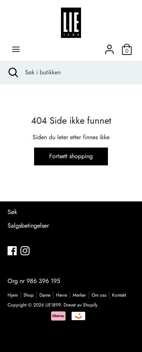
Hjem (13, 295)
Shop (28, 295)
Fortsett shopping (71, 156)
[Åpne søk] (12, 72)
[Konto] (109, 46)
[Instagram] (25, 250)
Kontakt (119, 295)
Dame (44, 295)
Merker (79, 295)
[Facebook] (12, 250)
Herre (61, 295)
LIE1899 (53, 305)
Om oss (99, 295)
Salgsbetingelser (28, 225)
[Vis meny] (16, 49)
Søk (12, 211)
